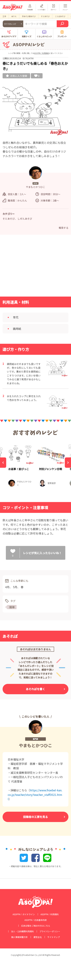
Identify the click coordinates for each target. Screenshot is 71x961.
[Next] (68, 462)
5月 (15, 587)
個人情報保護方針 (19, 937)
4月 (7, 587)
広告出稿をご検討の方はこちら (35, 926)
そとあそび (45, 16)
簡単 (12, 607)
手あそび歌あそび (29, 16)
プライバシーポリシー (49, 931)
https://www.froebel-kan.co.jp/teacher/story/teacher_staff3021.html (35, 794)
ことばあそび (60, 16)
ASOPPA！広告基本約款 (35, 920)
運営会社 (37, 937)
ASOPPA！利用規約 (41, 53)
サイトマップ (53, 937)
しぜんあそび (25, 218)
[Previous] (3, 462)
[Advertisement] (35, 266)
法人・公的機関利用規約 (22, 931)
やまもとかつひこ (35, 745)
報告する (63, 227)
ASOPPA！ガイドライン (24, 914)
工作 (4, 16)
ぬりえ (14, 16)
